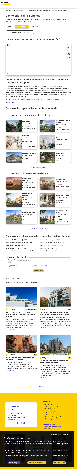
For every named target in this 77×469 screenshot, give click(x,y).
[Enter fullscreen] (69, 54)
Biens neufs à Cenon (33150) (49, 251)
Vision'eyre (60, 153)
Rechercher (38, 271)
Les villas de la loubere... (27, 179)
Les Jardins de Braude (27, 195)
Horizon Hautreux (62, 195)
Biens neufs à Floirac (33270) (49, 248)
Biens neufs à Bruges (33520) (16, 248)
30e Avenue (60, 179)
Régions (35, 26)
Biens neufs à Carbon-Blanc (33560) (52, 245)
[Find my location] (69, 57)
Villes (10, 26)
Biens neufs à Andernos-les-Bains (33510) (20, 251)
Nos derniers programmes (20, 32)
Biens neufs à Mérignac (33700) (50, 240)
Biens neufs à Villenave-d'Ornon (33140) (53, 243)
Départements (22, 26)
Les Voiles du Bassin (29, 153)
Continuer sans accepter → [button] (60, 434)
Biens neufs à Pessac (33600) (16, 245)
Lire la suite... (10, 103)
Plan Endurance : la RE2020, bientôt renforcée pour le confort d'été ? (21, 314)
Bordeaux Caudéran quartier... (26, 138)
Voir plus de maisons (38, 229)
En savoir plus (14, 463)
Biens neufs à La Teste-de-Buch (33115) (19, 243)
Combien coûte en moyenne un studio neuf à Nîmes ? (54, 361)
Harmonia (26, 121)
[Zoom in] (69, 44)
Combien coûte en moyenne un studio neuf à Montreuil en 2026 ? (54, 313)
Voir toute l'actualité (38, 386)
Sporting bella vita (62, 138)
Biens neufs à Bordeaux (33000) (17, 240)
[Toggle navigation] (73, 4)
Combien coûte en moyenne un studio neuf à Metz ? (20, 359)
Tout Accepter (59, 463)
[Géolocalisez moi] (10, 261)
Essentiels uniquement (37, 463)
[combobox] (22, 266)
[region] (38, 58)
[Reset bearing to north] (69, 50)
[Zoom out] (69, 47)
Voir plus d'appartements (38, 167)
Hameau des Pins (28, 213)
